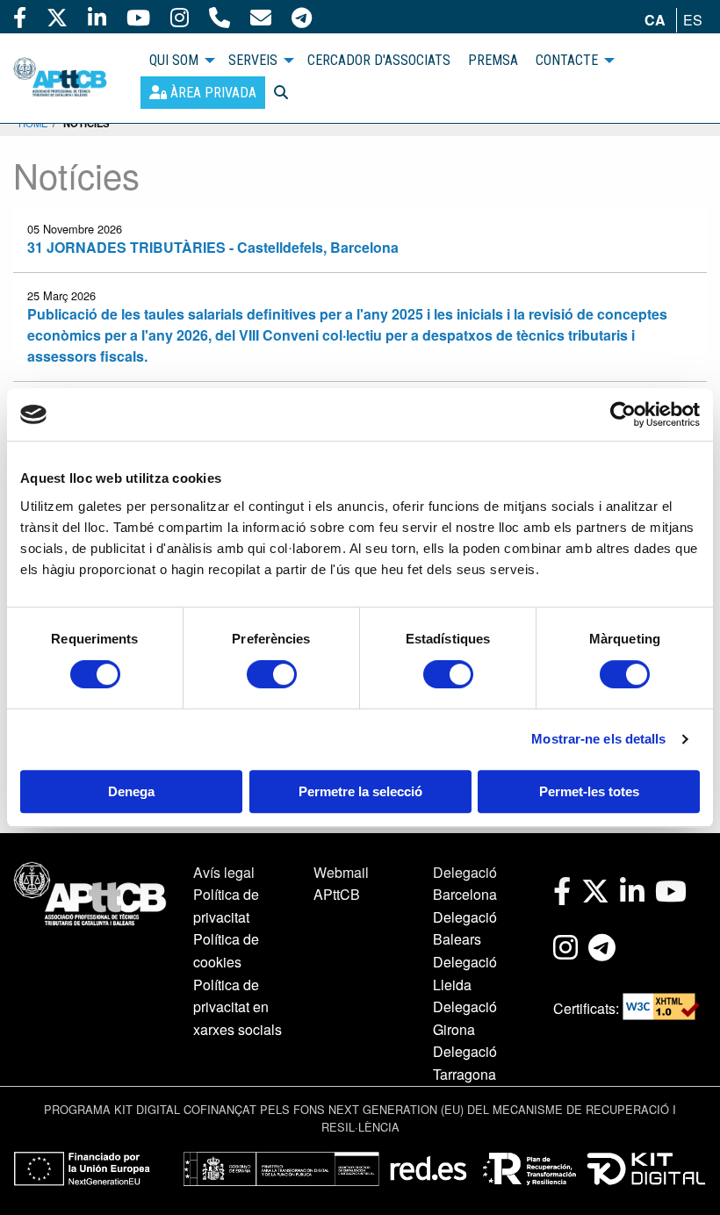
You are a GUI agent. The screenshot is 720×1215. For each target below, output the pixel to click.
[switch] (272, 674)
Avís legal (224, 872)
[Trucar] (219, 16)
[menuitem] (202, 92)
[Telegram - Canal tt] (302, 16)
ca (655, 20)
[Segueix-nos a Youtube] (138, 16)
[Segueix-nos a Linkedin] (97, 16)
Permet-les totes (589, 791)
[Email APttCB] (260, 16)
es (692, 20)
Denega (131, 791)
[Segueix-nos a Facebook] (19, 16)
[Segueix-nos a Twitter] (57, 16)
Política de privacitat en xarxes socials (237, 1006)
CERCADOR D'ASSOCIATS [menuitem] (378, 60)
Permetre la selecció (360, 791)
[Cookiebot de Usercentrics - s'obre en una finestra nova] (623, 414)
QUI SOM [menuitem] (173, 60)
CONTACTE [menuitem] (567, 60)
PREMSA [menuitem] (493, 60)
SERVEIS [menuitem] (252, 60)
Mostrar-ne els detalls (598, 738)
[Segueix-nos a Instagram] (179, 16)
